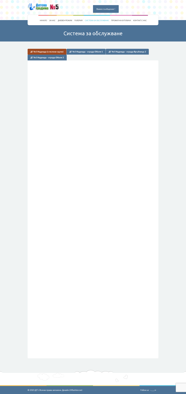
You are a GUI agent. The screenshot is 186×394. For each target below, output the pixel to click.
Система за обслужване (97, 20)
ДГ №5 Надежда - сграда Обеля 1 (86, 51)
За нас (52, 20)
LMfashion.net (75, 390)
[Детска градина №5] (44, 7)
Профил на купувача (121, 20)
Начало (43, 20)
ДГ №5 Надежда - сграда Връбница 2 (127, 51)
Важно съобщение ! (105, 9)
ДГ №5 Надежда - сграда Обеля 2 (47, 57)
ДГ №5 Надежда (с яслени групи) (47, 51)
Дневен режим (65, 20)
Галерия (78, 20)
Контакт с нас (140, 20)
